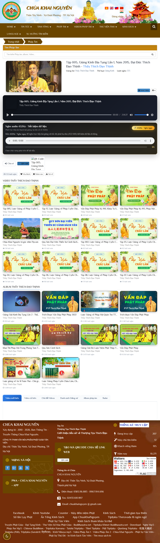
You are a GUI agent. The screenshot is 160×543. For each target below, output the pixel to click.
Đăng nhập (117, 16)
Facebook (19, 513)
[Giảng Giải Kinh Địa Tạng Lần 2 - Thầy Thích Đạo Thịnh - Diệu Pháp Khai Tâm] (21, 301)
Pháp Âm (61, 26)
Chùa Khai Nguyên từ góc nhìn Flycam (20, 242)
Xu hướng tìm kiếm (37, 34)
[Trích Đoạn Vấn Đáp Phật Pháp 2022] (60, 301)
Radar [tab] (105, 398)
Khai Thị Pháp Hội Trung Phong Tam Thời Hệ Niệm (26, 348)
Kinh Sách (128, 26)
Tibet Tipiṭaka (93, 528)
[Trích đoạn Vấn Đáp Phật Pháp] (138, 301)
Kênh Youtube (41, 513)
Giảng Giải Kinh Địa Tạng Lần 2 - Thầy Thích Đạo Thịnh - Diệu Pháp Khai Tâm (39, 314)
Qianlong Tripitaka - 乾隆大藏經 (135, 528)
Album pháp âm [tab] (90, 398)
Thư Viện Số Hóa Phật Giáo (57, 524)
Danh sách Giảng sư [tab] (69, 398)
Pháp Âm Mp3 (14, 528)
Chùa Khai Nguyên (123, 532)
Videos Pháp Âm (83, 26)
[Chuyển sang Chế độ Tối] (7, 536)
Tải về (50, 174)
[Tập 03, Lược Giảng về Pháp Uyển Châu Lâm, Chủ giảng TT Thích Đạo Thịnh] (138, 228)
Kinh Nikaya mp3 (62, 532)
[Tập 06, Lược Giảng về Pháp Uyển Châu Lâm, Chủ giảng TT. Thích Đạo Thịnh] (60, 262)
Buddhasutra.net (82, 524)
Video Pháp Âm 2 (102, 532)
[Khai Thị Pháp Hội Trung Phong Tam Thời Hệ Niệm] (21, 334)
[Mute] (131, 114)
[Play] (7, 114)
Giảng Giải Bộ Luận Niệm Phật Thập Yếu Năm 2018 (105, 348)
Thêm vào (39, 174)
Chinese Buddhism (33, 528)
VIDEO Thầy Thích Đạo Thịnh (20, 180)
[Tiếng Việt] (106, 8)
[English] (111, 8)
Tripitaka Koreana (55, 528)
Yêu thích (26, 174)
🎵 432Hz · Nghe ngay (143, 128)
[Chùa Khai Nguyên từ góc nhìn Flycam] (21, 228)
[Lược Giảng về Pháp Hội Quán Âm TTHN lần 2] (99, 301)
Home (10, 26)
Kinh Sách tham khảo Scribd (95, 521)
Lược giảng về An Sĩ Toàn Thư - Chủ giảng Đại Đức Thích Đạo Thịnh (34, 381)
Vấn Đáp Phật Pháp (129, 348)
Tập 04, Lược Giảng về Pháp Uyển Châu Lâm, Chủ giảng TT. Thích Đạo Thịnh (39, 275)
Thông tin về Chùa (66, 470)
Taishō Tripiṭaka (75, 528)
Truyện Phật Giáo (14, 524)
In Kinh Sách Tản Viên (79, 535)
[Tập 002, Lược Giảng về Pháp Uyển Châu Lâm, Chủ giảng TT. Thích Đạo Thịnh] (99, 228)
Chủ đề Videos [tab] (48, 398)
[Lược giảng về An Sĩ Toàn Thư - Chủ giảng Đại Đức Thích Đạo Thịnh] (21, 368)
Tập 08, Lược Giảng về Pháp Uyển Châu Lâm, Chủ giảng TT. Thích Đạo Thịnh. (117, 275)
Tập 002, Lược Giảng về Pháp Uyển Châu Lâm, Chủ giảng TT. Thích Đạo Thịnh (117, 242)
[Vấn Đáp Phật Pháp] (138, 334)
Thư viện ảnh (107, 26)
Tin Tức (25, 26)
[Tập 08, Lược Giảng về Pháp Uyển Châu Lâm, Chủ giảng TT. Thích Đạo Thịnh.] (99, 262)
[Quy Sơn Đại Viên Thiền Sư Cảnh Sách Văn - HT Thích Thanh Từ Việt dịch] (60, 228)
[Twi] (116, 8)
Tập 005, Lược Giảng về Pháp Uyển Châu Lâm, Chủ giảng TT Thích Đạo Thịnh (39, 208)
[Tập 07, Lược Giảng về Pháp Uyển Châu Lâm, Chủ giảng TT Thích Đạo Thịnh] (138, 262)
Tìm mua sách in (102, 535)
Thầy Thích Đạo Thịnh (98, 66)
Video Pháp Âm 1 (82, 532)
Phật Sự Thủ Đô (57, 535)
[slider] (61, 114)
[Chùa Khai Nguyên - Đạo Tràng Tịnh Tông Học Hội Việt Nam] (11, 10)
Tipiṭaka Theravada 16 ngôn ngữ (127, 517)
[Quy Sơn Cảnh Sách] (60, 334)
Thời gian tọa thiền (135, 513)
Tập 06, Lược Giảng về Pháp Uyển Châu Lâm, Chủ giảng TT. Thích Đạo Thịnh (78, 275)
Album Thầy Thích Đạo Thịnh (21, 286)
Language (12, 34)
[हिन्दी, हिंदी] (121, 11)
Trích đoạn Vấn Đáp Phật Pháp (134, 314)
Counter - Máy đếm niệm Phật (76, 513)
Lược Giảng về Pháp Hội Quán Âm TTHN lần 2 (102, 314)
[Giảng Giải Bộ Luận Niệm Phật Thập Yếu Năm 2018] (99, 334)
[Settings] (152, 114)
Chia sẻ (11, 163)
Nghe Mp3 (148, 524)
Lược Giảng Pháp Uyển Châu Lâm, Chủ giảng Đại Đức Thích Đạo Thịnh (75, 381)
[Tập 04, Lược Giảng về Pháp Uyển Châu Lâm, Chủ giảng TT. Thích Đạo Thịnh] (21, 262)
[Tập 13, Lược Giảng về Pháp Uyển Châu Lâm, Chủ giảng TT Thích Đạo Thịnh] (60, 195)
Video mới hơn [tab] (12, 398)
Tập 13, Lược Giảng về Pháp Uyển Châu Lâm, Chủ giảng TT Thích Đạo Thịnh (77, 208)
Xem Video (144, 90)
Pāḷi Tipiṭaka (108, 528)
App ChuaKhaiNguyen (86, 517)
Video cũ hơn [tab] (30, 398)
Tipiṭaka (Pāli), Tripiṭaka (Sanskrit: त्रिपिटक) (28, 532)
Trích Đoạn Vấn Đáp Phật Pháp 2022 (59, 314)
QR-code (24, 163)
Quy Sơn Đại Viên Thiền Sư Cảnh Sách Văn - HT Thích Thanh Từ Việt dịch (76, 242)
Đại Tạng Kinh (32, 524)
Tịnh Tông (43, 26)
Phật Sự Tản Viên (58, 521)
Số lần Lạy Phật (22, 517)
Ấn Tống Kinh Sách (52, 517)
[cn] (121, 8)
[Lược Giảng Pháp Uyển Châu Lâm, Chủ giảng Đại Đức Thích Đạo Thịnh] (60, 368)
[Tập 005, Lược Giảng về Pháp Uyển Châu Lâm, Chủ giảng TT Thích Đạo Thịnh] (21, 195)
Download (135, 524)
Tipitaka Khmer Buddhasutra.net (110, 524)
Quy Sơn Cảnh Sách (51, 348)
